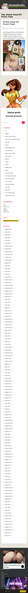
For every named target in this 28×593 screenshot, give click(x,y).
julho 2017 (7, 535)
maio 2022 (7, 372)
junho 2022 (7, 369)
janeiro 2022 (8, 383)
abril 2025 (7, 274)
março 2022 (8, 378)
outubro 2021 (8, 392)
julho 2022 (7, 367)
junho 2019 (7, 471)
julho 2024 (7, 299)
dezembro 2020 (8, 420)
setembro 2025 (8, 260)
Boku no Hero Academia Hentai (12, 139)
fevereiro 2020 (8, 448)
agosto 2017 (8, 532)
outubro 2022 (8, 358)
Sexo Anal (7, 187)
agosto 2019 (8, 465)
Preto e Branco (8, 181)
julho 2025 (7, 265)
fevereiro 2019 (8, 482)
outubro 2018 (8, 493)
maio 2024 (7, 305)
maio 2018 (7, 507)
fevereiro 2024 (8, 313)
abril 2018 (7, 510)
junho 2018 (7, 504)
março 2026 (8, 243)
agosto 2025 (8, 263)
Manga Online (8, 167)
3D (5, 131)
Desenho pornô (8, 150)
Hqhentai (5, 210)
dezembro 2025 (8, 251)
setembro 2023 (8, 327)
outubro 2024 (8, 291)
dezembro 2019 (8, 454)
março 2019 (8, 479)
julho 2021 (7, 400)
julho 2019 (7, 468)
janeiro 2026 (8, 249)
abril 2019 (7, 476)
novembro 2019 (8, 456)
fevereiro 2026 (8, 246)
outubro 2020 (8, 426)
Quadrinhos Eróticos (10, 184)
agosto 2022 (8, 364)
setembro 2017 (8, 530)
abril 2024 (7, 308)
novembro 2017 (8, 524)
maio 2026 (7, 237)
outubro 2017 (8, 527)
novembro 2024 (8, 288)
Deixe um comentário (19, 28)
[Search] (23, 122)
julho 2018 (7, 501)
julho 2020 (7, 434)
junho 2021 (7, 403)
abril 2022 (7, 375)
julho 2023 (7, 333)
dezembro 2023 (8, 319)
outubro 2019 (8, 459)
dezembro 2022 (8, 352)
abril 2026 (7, 240)
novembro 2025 (8, 254)
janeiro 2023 (8, 350)
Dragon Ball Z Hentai (10, 153)
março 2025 (8, 277)
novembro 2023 (8, 322)
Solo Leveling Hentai (10, 192)
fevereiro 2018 (8, 515)
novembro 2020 (8, 423)
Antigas (7, 133)
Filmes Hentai (8, 156)
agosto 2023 (8, 330)
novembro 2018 (8, 490)
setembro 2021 (8, 395)
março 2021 (8, 412)
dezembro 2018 (8, 487)
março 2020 (8, 445)
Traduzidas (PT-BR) (9, 195)
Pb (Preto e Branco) (9, 178)
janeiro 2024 (8, 316)
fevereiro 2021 (8, 414)
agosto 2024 (8, 296)
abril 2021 (7, 409)
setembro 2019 (8, 462)
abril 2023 (7, 341)
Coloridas (7, 142)
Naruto (6, 170)
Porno (4, 205)
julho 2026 (7, 232)
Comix (6, 145)
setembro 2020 (8, 428)
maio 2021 (7, 406)
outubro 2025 (8, 257)
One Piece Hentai (9, 173)
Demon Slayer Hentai (10, 147)
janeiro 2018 (8, 518)
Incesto (7, 164)
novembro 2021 (8, 389)
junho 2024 (7, 302)
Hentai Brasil (4, 581)
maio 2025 (7, 271)
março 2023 (8, 344)
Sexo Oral (7, 190)
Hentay (2, 582)
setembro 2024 (8, 293)
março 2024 (8, 310)
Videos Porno (6, 206)
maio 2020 (7, 440)
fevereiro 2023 (8, 347)
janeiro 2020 (8, 451)
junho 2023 (7, 336)
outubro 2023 (8, 324)
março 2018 (8, 513)
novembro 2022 (8, 355)
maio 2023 (7, 338)
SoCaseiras (3, 584)
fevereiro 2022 (8, 381)
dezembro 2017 (8, 521)
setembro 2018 (8, 496)
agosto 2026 (8, 229)
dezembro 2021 (8, 386)
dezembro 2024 (8, 285)
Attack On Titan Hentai (10, 136)
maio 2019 (7, 473)
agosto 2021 (8, 397)
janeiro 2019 (8, 485)
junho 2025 (7, 268)
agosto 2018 (8, 499)
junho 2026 (7, 234)
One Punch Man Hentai (10, 176)
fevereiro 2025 (8, 279)
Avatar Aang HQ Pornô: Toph (11, 22)
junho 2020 (7, 437)
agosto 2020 (8, 431)
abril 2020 (7, 442)
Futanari (7, 159)
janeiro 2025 (8, 282)
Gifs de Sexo (6, 212)
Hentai (6, 161)
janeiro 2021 (8, 417)
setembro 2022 (8, 361)
